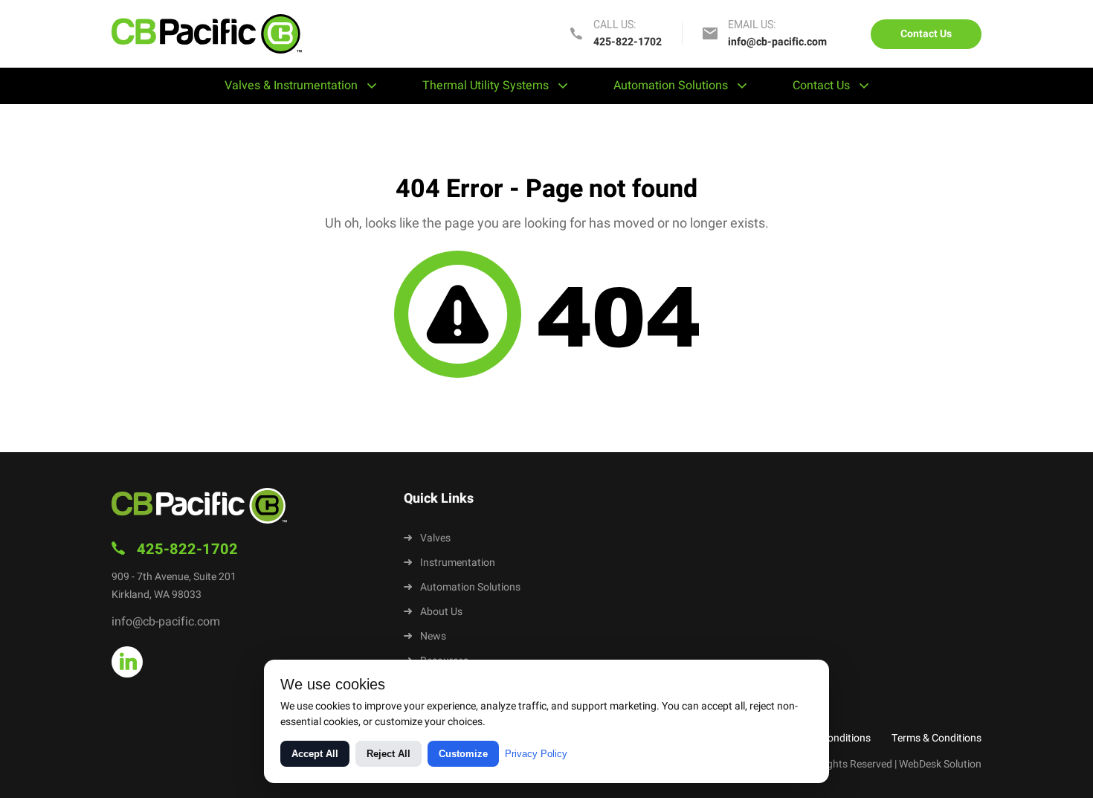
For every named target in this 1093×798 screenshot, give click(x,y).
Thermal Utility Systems (485, 85)
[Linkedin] (127, 662)
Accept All (314, 753)
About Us (441, 612)
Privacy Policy (536, 753)
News (433, 636)
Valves (435, 538)
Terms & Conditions (936, 738)
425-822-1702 (627, 41)
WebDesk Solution (940, 764)
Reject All (388, 753)
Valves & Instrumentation (291, 85)
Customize (463, 753)
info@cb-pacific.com (777, 41)
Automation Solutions (670, 85)
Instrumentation (457, 562)
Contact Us (926, 34)
